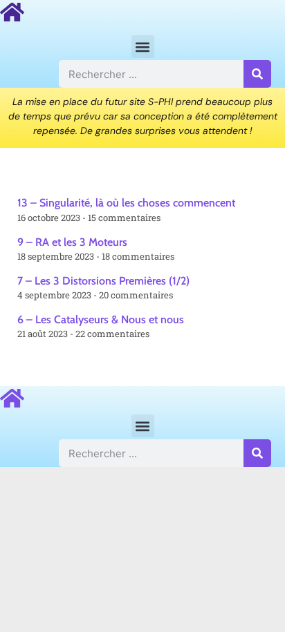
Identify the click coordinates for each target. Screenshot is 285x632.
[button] (142, 46)
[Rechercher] (257, 74)
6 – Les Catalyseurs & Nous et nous (100, 319)
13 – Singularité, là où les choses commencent (126, 202)
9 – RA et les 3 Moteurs (72, 242)
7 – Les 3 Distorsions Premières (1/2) (103, 280)
